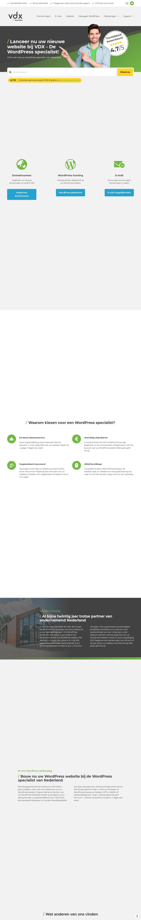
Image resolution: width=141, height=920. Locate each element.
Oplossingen (110, 16)
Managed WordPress (89, 16)
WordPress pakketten (70, 192)
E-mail (58, 16)
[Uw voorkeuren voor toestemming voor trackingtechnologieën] (137, 916)
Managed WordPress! (69, 80)
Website (70, 16)
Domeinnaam (44, 16)
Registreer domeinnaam (22, 194)
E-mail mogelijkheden (119, 192)
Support (127, 16)
